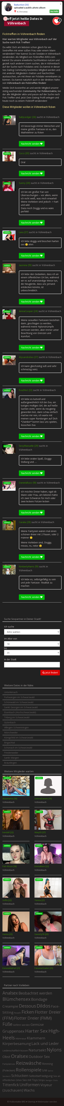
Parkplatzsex (8, 1063)
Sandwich (6, 1076)
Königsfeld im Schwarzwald (18, 737)
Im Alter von (10, 638)
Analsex (10, 993)
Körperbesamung (16, 1043)
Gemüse (37, 1024)
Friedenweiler (11, 752)
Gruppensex (13, 1031)
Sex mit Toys (30, 1080)
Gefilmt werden (21, 1024)
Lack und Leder (45, 1043)
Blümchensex (16, 999)
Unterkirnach (11, 692)
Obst (6, 1056)
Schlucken (19, 1075)
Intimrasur (20, 1038)
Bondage (39, 999)
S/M (44, 1070)
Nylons (54, 1050)
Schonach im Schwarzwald (18, 747)
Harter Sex (36, 1031)
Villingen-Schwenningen (16, 727)
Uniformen (30, 1084)
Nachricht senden (30, 143)
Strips (41, 1080)
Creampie (10, 1006)
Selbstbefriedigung (41, 1076)
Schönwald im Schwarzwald (18, 702)
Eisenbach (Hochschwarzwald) (20, 712)
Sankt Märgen (11, 757)
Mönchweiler (11, 732)
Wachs (29, 1090)
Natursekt (37, 1050)
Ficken (27, 1012)
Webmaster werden (47, 1101)
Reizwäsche (29, 1063)
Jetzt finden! (51, 672)
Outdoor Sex (39, 1056)
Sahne (50, 1070)
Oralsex (19, 1056)
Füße (7, 1024)
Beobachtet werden (35, 993)
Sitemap (32, 1101)
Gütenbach (10, 722)
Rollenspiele (29, 1070)
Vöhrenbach (52, 117)
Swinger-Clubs (51, 1080)
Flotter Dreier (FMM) (33, 1018)
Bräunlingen (10, 762)
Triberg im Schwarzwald (16, 717)
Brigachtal (9, 742)
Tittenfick (10, 1084)
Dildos (43, 1006)
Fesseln (17, 1012)
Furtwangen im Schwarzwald (19, 697)
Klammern (36, 1038)
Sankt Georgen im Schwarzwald (21, 707)
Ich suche (9, 626)
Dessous (27, 1006)
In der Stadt (10, 659)
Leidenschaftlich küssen (15, 1050)
